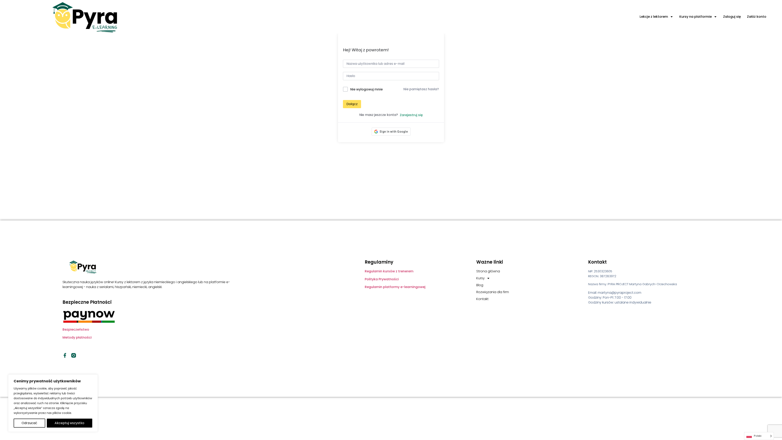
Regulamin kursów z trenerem (389, 271)
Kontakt (482, 299)
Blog (479, 285)
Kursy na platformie (695, 16)
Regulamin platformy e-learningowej (395, 287)
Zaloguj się (732, 16)
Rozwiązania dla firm (492, 292)
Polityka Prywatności (382, 279)
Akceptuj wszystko (69, 423)
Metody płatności (77, 337)
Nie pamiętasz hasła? (421, 89)
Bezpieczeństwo (76, 329)
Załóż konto (756, 16)
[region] (53, 403)
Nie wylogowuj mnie (366, 89)
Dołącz (352, 104)
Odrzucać (29, 423)
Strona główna (488, 271)
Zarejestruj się (411, 115)
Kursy (480, 278)
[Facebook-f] (65, 355)
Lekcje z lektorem (654, 16)
